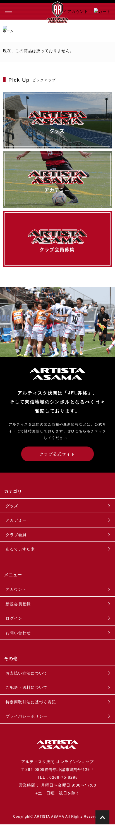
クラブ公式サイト (57, 454)
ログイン (14, 618)
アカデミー (16, 520)
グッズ (12, 505)
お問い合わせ (18, 632)
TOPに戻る (102, 817)
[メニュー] (8, 11)
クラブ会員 (16, 534)
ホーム (8, 30)
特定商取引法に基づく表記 (31, 702)
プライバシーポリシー (26, 716)
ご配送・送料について (26, 687)
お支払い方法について (26, 673)
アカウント (16, 589)
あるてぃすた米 (20, 549)
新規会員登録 (18, 603)
